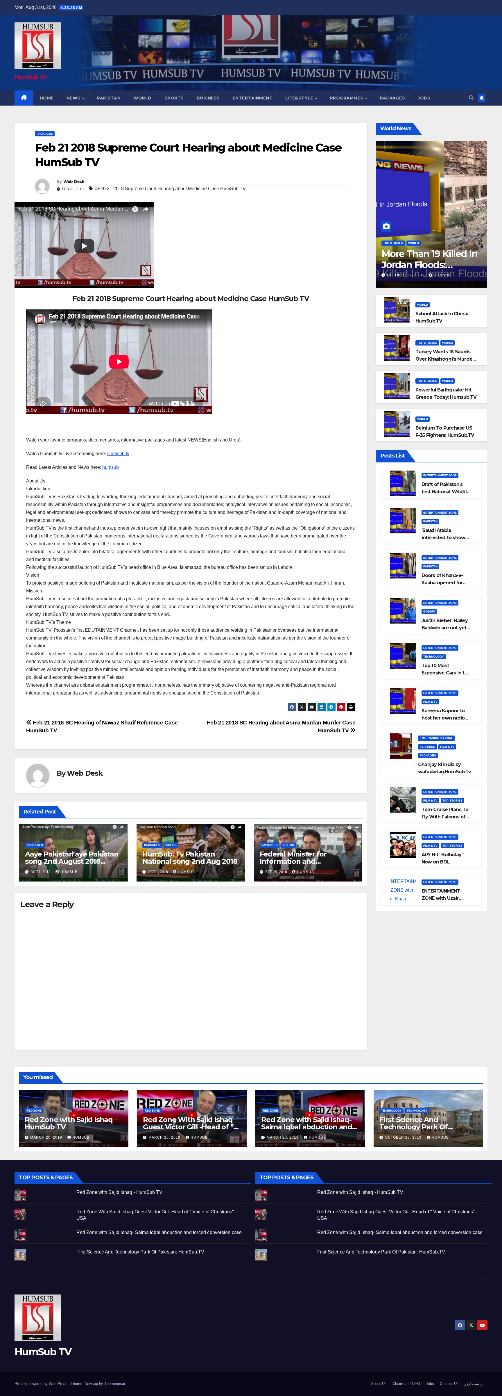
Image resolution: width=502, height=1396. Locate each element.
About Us (379, 1383)
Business (208, 98)
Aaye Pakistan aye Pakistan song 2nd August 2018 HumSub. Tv (72, 861)
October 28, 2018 (404, 1137)
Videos (171, 845)
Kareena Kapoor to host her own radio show (443, 718)
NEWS (74, 98)
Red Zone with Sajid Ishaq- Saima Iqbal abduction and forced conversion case (306, 1126)
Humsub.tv (118, 453)
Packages (392, 98)
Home (47, 98)
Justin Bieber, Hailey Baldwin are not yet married (445, 628)
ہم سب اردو (475, 1383)
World (142, 98)
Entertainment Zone (440, 475)
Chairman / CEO (406, 1383)
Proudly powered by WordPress (42, 1383)
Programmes (347, 98)
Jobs (424, 98)
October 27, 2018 (406, 275)
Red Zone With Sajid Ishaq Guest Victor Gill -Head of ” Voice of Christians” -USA (188, 1126)
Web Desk (73, 181)
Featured (427, 746)
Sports (174, 98)
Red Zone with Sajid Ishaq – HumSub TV (71, 1123)
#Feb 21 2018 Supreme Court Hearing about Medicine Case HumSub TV (170, 188)
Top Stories (393, 243)
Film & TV (430, 701)
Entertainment (253, 98)
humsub (110, 467)
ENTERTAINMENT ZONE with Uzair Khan (441, 898)
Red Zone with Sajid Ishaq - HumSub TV (119, 1192)
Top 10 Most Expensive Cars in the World (446, 673)
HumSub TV (31, 76)
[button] (471, 97)
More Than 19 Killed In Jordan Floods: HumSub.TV (429, 265)
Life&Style (300, 98)
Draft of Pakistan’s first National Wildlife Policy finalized (446, 492)
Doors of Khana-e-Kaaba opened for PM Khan (442, 583)
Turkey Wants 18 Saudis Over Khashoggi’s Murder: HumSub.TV (445, 359)
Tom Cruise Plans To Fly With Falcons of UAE (445, 817)
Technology (433, 656)
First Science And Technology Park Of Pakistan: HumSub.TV (416, 1126)
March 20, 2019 (46, 1137)
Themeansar (114, 1383)
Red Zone (34, 1110)
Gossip (429, 611)
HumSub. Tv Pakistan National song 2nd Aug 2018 (189, 858)
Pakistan (109, 98)
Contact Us (449, 1383)
